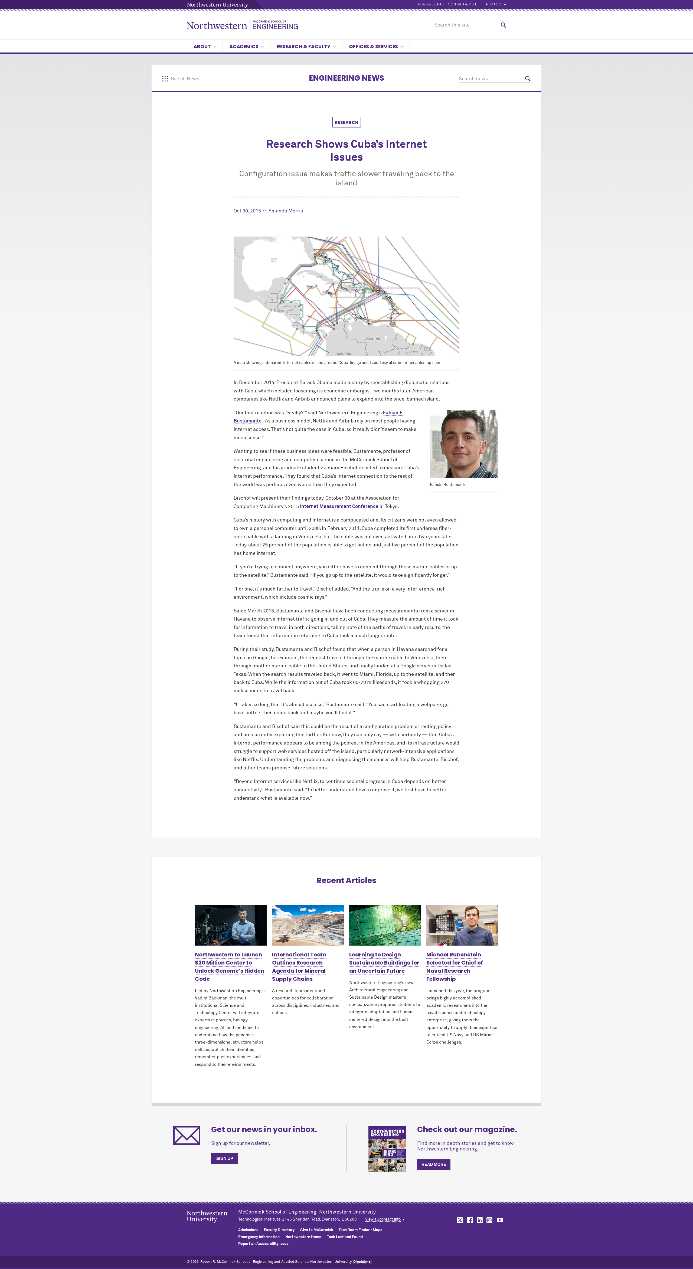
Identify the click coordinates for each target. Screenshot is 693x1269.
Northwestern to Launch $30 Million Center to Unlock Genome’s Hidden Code (229, 967)
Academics (244, 46)
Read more (433, 1164)
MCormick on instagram (490, 1220)
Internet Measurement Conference (339, 506)
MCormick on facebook (469, 1220)
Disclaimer (362, 1262)
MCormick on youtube (500, 1220)
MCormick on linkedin (479, 1220)
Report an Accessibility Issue (263, 1244)
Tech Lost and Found (345, 1237)
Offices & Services (373, 46)
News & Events (431, 4)
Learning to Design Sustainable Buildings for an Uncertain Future (384, 963)
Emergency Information (259, 1237)
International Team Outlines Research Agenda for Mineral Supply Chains (299, 967)
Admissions (248, 1230)
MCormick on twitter (459, 1220)
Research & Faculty (304, 46)
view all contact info (383, 1219)
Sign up (224, 1158)
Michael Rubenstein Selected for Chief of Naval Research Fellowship (454, 967)
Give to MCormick (316, 1230)
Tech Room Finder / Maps (360, 1230)
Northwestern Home (303, 1237)
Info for (493, 4)
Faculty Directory (279, 1230)
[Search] (503, 25)
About (202, 46)
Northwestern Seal (212, 1225)
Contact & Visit (462, 4)
